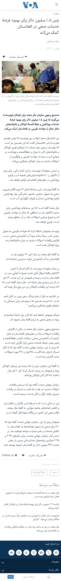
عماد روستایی (53, 41)
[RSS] (26, 552)
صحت (56, 14)
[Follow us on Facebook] (56, 552)
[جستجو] (48, 577)
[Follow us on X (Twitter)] (49, 552)
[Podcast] (19, 552)
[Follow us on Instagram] (34, 552)
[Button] (18, 56)
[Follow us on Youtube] (41, 552)
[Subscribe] (11, 552)
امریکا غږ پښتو (29, 577)
